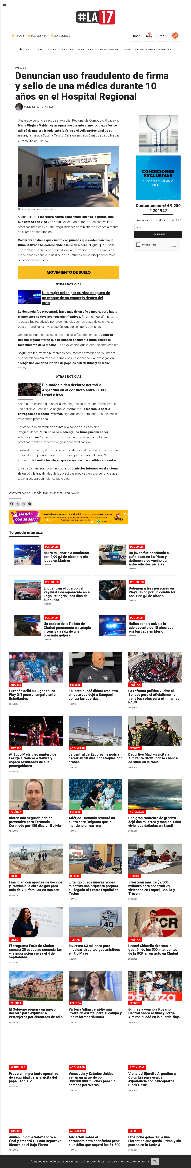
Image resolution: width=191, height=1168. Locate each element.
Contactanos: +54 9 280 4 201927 (158, 208)
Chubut (15, 875)
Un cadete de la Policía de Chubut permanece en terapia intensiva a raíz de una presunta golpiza (67, 629)
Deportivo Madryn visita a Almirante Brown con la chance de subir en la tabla (153, 758)
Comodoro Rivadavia (19, 492)
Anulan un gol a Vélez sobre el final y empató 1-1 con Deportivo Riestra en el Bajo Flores (35, 1141)
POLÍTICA (92, 49)
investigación (72, 492)
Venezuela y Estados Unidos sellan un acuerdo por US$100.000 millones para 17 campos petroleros (92, 1079)
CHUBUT (40, 49)
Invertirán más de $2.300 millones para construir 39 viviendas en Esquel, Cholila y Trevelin (151, 888)
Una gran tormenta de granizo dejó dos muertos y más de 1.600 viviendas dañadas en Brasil (154, 822)
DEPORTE (80, 49)
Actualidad (77, 748)
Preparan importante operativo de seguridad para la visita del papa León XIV (33, 1077)
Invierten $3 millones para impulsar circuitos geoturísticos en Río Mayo (94, 950)
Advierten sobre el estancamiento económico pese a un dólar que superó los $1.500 (94, 1141)
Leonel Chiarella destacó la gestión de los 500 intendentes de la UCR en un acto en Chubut (153, 950)
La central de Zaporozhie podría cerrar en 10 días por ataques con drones (95, 758)
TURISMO (127, 49)
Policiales (20, 68)
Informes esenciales (109, 49)
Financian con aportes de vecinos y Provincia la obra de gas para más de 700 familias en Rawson (36, 886)
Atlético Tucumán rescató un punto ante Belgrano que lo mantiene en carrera (92, 822)
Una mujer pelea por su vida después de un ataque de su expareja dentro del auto (76, 298)
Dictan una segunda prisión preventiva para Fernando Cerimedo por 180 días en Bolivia (35, 822)
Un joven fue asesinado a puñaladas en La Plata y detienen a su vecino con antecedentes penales (149, 558)
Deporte (15, 684)
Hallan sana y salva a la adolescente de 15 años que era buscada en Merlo (151, 627)
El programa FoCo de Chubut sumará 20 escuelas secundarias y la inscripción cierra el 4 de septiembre (35, 951)
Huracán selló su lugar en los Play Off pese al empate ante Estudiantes (32, 695)
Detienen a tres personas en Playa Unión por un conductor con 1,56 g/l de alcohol (152, 592)
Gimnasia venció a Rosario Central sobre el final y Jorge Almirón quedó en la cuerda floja (154, 1013)
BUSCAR (29, 49)
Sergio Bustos (31, 106)
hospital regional (52, 492)
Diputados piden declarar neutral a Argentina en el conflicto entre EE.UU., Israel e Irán (75, 390)
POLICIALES (52, 49)
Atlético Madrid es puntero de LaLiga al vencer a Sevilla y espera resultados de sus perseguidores (32, 760)
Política (135, 684)
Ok (155, 1161)
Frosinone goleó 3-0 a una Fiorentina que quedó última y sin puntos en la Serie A (154, 1141)
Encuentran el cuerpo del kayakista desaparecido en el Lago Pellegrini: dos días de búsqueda (67, 594)
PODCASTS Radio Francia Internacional (153, 49)
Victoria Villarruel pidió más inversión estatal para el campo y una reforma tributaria (95, 1013)
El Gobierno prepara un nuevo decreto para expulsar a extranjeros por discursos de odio (36, 1013)
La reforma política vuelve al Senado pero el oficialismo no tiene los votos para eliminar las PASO (153, 696)
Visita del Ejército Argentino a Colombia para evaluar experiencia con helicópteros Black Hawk (152, 1079)
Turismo (75, 939)
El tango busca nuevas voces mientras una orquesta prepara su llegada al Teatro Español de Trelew (93, 888)
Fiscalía (37, 492)
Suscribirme (158, 234)
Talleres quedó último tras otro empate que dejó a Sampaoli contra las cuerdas (93, 695)
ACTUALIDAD (67, 49)
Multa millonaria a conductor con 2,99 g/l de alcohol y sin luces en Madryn (66, 557)
